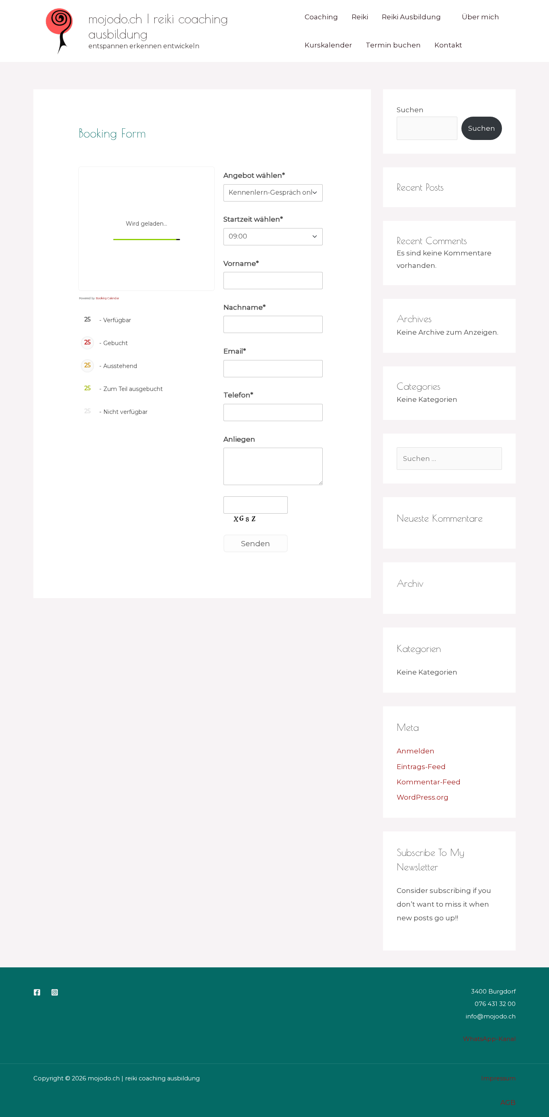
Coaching (321, 17)
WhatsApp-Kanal (489, 1039)
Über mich (480, 17)
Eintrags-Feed (421, 767)
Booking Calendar (107, 298)
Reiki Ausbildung (411, 17)
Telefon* (238, 395)
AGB (508, 1102)
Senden (255, 543)
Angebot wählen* (254, 175)
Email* (234, 351)
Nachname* (244, 307)
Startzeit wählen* (253, 219)
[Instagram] (54, 992)
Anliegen (239, 439)
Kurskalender (328, 45)
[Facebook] (37, 992)
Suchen (410, 110)
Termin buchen (393, 45)
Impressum (498, 1078)
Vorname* (241, 263)
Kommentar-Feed (429, 782)
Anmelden (415, 751)
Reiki (360, 17)
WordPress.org (423, 797)
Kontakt (448, 45)
